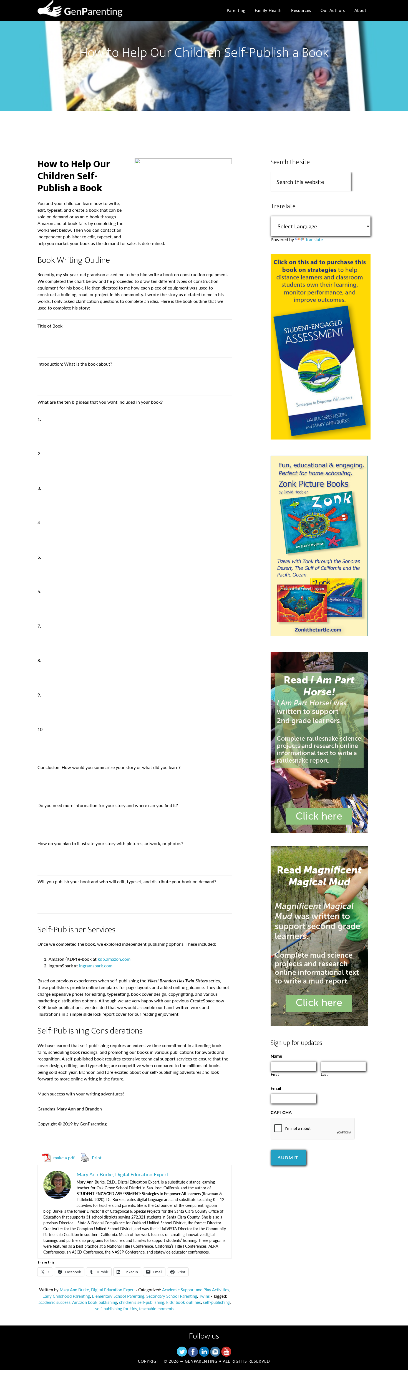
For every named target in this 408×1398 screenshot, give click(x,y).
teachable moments (156, 1308)
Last (324, 1074)
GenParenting (87, 10)
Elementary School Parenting (118, 1296)
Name (276, 1056)
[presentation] (313, 1129)
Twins (204, 1296)
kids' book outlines (183, 1302)
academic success (54, 1302)
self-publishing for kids (116, 1308)
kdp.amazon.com (114, 959)
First (275, 1074)
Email (276, 1088)
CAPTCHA (281, 1112)
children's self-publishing (141, 1302)
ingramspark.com (95, 965)
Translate (314, 239)
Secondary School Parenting (171, 1296)
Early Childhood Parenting (66, 1296)
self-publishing (216, 1302)
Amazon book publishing (94, 1302)
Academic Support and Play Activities (195, 1289)
